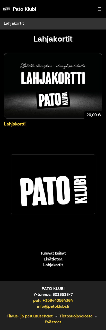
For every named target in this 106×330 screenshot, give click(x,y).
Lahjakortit (14, 23)
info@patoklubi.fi (53, 306)
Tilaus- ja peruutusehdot (30, 316)
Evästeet (53, 322)
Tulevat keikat (53, 253)
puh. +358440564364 (53, 300)
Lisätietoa (53, 259)
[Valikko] (99, 9)
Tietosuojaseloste (76, 316)
